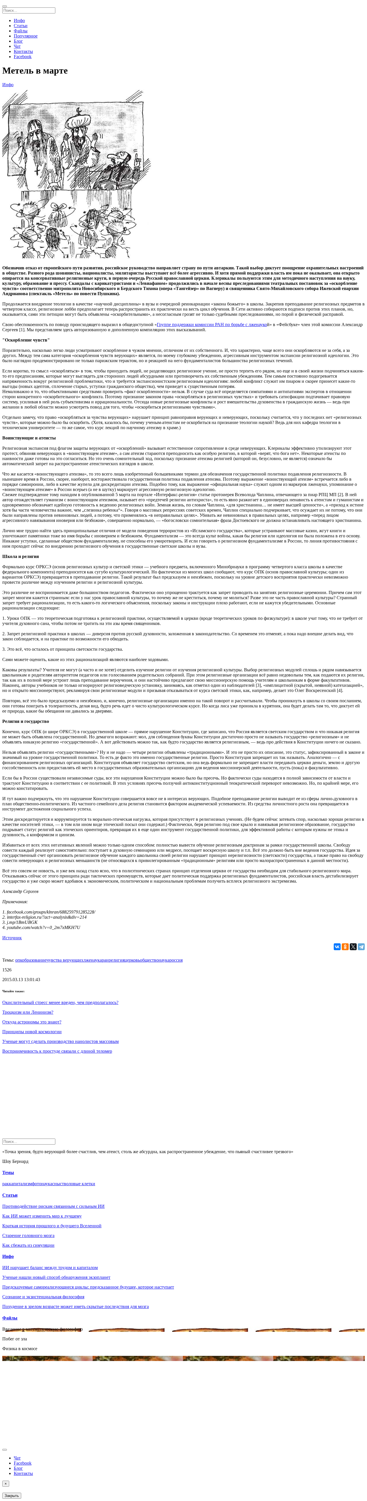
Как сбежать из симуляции (28, 1245)
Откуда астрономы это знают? (31, 1021)
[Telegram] (361, 946)
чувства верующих (64, 960)
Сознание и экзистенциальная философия (43, 1296)
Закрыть (12, 1496)
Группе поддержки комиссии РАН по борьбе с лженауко (212, 324)
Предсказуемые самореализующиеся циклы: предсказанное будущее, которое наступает (88, 1287)
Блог (18, 41)
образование (34, 960)
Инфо (19, 20)
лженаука (92, 960)
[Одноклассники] (345, 946)
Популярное (26, 35)
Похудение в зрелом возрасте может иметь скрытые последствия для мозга (75, 1306)
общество (149, 960)
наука (164, 960)
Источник (12, 937)
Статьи (21, 25)
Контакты (23, 51)
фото (36, 1183)
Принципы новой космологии (32, 1031)
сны (56, 1183)
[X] (353, 946)
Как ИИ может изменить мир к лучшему (42, 1216)
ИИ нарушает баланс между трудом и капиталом (50, 1267)
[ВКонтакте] (337, 946)
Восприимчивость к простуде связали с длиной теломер (57, 1051)
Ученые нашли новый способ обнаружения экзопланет (56, 1277)
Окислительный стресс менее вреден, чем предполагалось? (60, 1002)
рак (5, 1183)
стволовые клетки (77, 1183)
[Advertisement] (174, 1098)
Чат (17, 46)
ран (105, 960)
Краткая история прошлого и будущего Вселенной (51, 1225)
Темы (8, 1172)
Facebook (23, 56)
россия (176, 960)
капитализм (20, 1183)
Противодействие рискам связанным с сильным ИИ (53, 1206)
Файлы (21, 30)
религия (116, 960)
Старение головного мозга (28, 1235)
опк (18, 960)
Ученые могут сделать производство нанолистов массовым (60, 1041)
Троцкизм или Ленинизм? (27, 1012)
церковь (132, 960)
